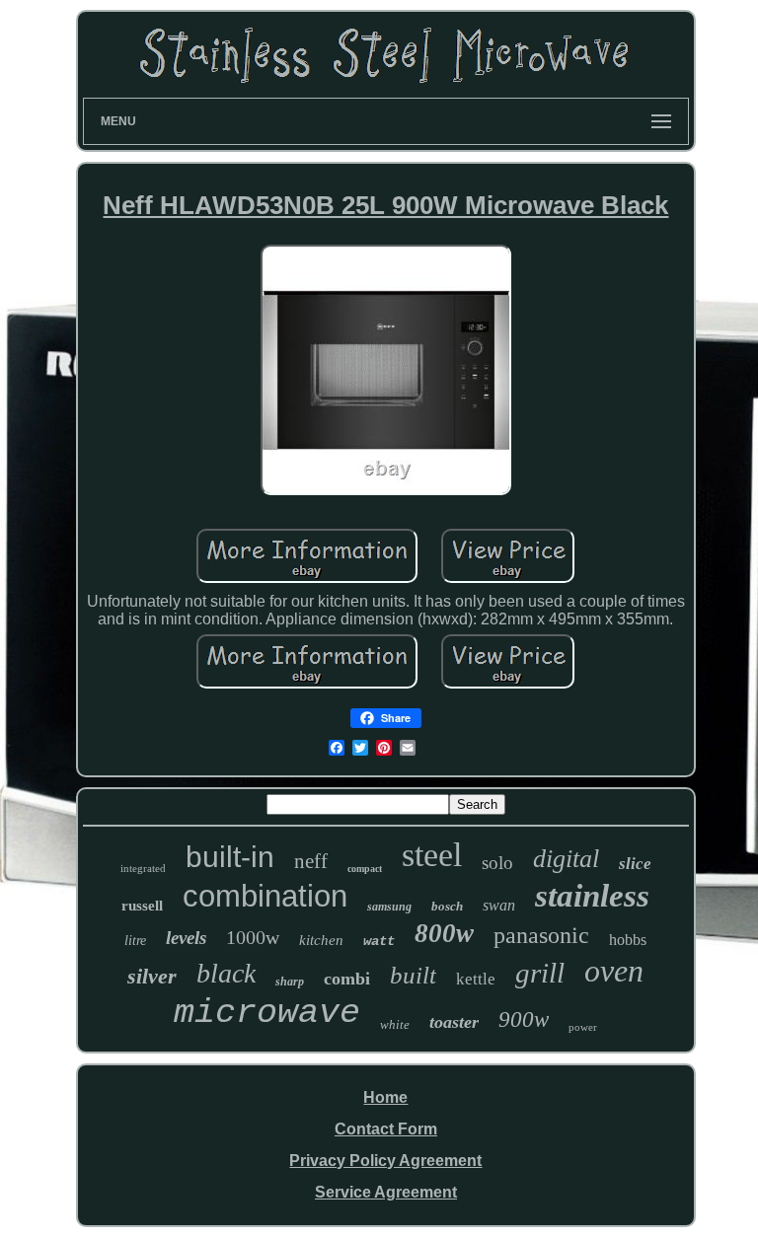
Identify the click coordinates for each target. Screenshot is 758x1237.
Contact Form (386, 1129)
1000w (252, 937)
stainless (592, 895)
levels (186, 937)
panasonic (541, 935)
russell (142, 905)
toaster (454, 1022)
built (413, 975)
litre (135, 940)
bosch (447, 906)
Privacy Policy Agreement (385, 1160)
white (395, 1024)
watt (379, 941)
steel (432, 855)
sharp (289, 981)
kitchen (321, 940)
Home (385, 1097)
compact (364, 868)
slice (635, 863)
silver (152, 976)
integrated (143, 868)
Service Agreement (386, 1192)
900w (523, 1019)
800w (444, 933)
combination (265, 896)
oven (614, 970)
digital (566, 858)
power (582, 1027)
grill (540, 972)
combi (347, 978)
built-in (230, 856)
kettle (475, 979)
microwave (267, 1013)
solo (497, 862)
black (226, 973)
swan (499, 905)
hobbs (627, 939)
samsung (389, 906)
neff (311, 861)
